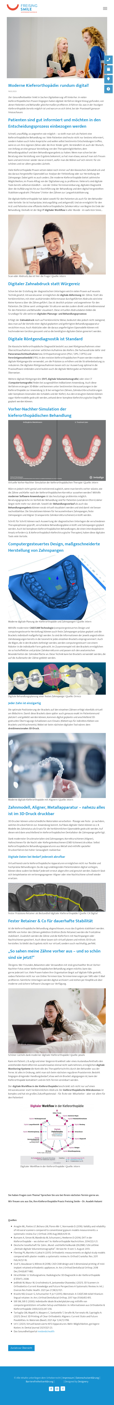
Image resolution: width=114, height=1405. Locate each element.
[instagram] (57, 1389)
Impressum (68, 1378)
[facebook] (51, 1389)
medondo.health (46, 1331)
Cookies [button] (59, 1382)
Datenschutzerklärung (87, 1378)
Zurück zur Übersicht (21, 1348)
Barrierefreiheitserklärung (39, 1382)
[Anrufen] (108, 60)
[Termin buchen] (108, 69)
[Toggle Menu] (105, 8)
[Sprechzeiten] (108, 89)
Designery (83, 1382)
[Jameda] (63, 1388)
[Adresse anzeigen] (108, 79)
